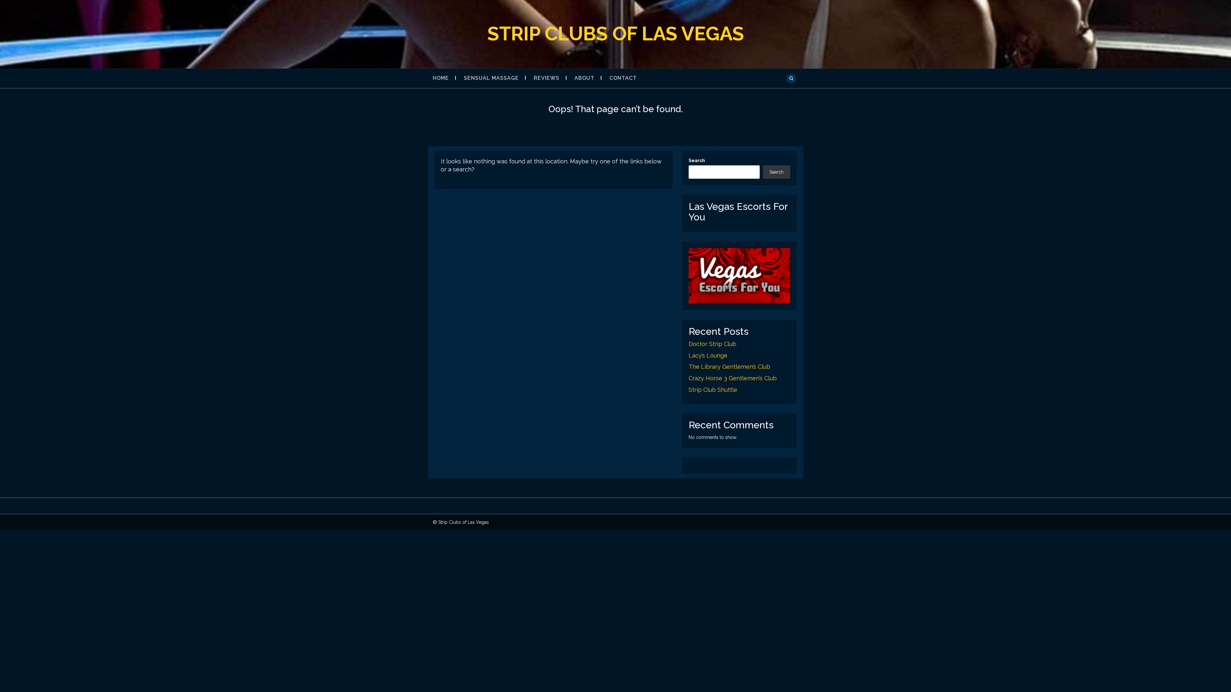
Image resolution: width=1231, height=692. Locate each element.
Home (441, 78)
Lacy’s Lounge (708, 355)
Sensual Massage (491, 78)
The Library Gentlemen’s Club (729, 366)
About (584, 78)
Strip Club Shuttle (713, 389)
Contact (623, 78)
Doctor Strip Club (712, 344)
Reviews (546, 78)
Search (697, 160)
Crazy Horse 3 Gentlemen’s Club (733, 378)
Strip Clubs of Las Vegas (615, 33)
